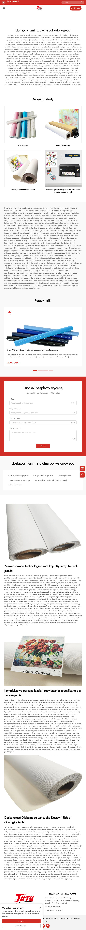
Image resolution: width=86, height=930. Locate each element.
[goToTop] (82, 475)
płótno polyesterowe (14, 485)
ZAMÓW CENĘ (75, 8)
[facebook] (43, 926)
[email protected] (13, 1)
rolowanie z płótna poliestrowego (19, 480)
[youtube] (48, 926)
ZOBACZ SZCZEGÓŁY (22, 124)
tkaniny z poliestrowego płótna (43, 475)
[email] (82, 468)
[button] (35, 370)
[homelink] (39, 7)
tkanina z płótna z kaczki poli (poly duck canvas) (51, 480)
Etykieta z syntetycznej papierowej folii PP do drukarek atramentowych (63, 190)
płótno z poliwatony (65, 475)
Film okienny (23, 145)
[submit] (81, 2)
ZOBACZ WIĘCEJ (13, 363)
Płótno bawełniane (63, 145)
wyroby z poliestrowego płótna (18, 475)
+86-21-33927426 (54, 906)
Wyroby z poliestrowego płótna (23, 189)
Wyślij (43, 446)
